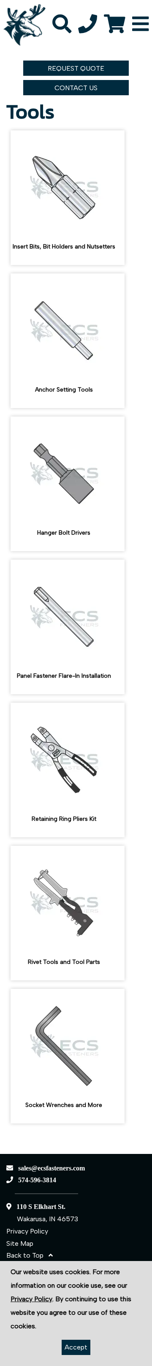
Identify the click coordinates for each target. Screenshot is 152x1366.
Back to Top (27, 1255)
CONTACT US (76, 88)
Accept (76, 1347)
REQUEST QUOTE (76, 68)
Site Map (19, 1243)
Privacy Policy (27, 1231)
